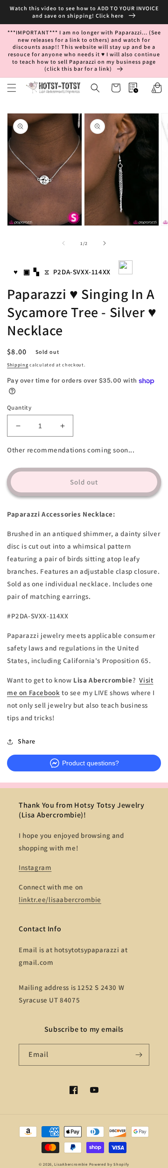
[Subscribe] (138, 1055)
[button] (11, 88)
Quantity (19, 407)
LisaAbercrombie (71, 1164)
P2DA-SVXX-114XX (82, 271)
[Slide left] (63, 243)
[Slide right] (104, 243)
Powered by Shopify (109, 1164)
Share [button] (26, 741)
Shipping (17, 365)
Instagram (35, 867)
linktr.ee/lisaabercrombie (60, 899)
